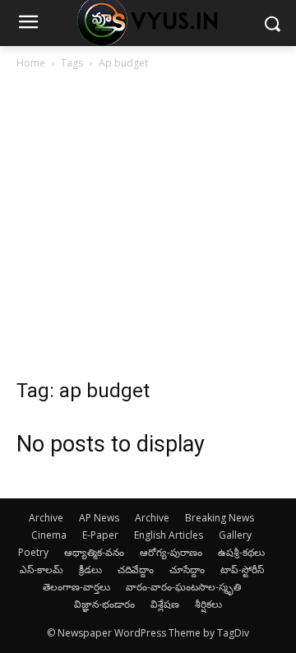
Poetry (33, 552)
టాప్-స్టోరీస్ (242, 570)
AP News (99, 518)
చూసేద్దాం (187, 570)
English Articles (168, 535)
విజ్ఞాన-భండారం (104, 604)
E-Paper (100, 535)
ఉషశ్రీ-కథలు (241, 552)
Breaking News (219, 518)
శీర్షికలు (208, 604)
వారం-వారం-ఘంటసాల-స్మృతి (183, 587)
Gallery (235, 535)
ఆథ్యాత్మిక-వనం (94, 552)
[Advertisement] (148, 229)
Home (30, 63)
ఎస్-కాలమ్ (41, 570)
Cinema (49, 535)
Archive (46, 518)
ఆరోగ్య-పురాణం (171, 552)
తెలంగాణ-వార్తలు (76, 587)
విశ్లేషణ (164, 604)
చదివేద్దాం (136, 570)
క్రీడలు (90, 570)
